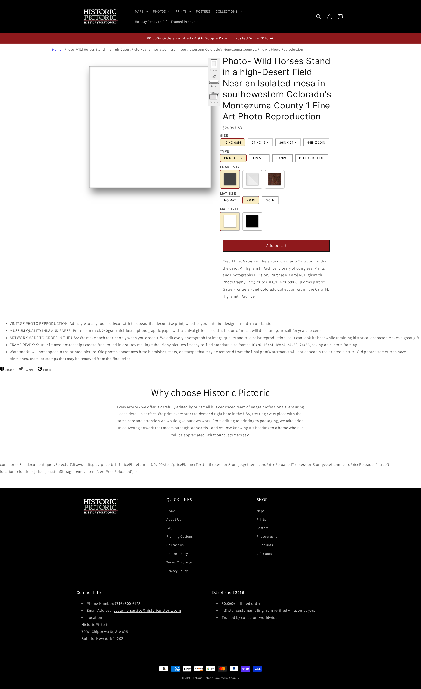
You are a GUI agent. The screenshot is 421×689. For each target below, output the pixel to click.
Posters (262, 527)
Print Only (233, 158)
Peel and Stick (311, 158)
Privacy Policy (177, 570)
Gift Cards (264, 553)
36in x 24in (288, 142)
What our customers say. (228, 434)
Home (56, 49)
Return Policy (177, 553)
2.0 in (251, 200)
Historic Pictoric (202, 677)
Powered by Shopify (226, 677)
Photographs (267, 536)
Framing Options (179, 536)
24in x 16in (260, 142)
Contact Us (175, 545)
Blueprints (265, 545)
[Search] (318, 16)
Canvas (282, 158)
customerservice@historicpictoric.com (147, 610)
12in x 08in (232, 142)
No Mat (230, 200)
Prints (261, 519)
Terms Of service (179, 562)
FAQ (169, 527)
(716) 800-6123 (127, 603)
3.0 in (270, 200)
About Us (173, 519)
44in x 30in (316, 142)
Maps (261, 510)
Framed (259, 158)
